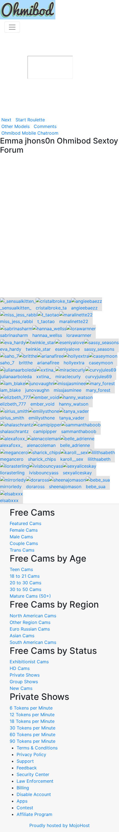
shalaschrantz (14, 431)
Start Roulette (30, 119)
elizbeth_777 (13, 404)
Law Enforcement (35, 781)
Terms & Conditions (37, 748)
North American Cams (33, 615)
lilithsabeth (99, 459)
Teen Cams (21, 569)
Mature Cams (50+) (30, 596)
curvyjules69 (98, 376)
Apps (22, 801)
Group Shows (24, 681)
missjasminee (67, 390)
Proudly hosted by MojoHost (59, 825)
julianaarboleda (16, 376)
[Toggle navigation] (12, 27)
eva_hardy (10, 349)
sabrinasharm (14, 335)
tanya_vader (71, 418)
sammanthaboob (78, 431)
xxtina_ (43, 376)
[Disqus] (59, 226)
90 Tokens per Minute (32, 741)
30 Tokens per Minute (32, 728)
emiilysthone (42, 418)
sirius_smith (12, 418)
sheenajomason (65, 486)
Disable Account (34, 794)
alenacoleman (41, 445)
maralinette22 (73, 321)
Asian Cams (22, 635)
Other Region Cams (30, 622)
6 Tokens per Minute (31, 708)
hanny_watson (73, 404)
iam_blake (10, 390)
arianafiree (48, 362)
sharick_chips (42, 459)
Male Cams (21, 536)
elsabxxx (9, 500)
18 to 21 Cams (25, 576)
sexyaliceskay (77, 472)
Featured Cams (25, 523)
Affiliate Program (35, 814)
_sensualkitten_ (15, 308)
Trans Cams (22, 550)
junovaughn (37, 390)
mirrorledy (11, 486)
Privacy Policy (31, 754)
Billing (23, 787)
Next (6, 119)
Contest (25, 807)
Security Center (33, 774)
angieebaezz (84, 308)
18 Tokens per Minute (32, 721)
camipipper (45, 431)
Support (25, 761)
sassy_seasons (99, 349)
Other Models (15, 126)
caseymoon (101, 362)
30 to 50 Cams (25, 589)
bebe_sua (95, 486)
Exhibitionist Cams (29, 661)
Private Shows (25, 675)
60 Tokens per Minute (32, 734)
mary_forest (98, 390)
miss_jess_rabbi (16, 321)
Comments (45, 126)
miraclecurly (68, 376)
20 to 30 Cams (25, 582)
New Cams (21, 688)
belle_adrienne (75, 445)
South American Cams (33, 642)
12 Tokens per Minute (32, 714)
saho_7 (7, 362)
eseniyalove (67, 349)
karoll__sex (71, 459)
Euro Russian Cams (30, 629)
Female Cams (24, 530)
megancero (12, 459)
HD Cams (20, 668)
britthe (26, 362)
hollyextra (74, 362)
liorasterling (12, 472)
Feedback (27, 767)
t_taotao (46, 321)
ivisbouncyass (43, 472)
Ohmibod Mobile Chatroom (29, 133)
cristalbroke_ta (51, 308)
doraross (35, 486)
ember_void (42, 404)
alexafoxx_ (11, 445)
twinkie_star (38, 349)
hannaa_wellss (47, 335)
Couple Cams (24, 543)
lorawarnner (78, 335)
